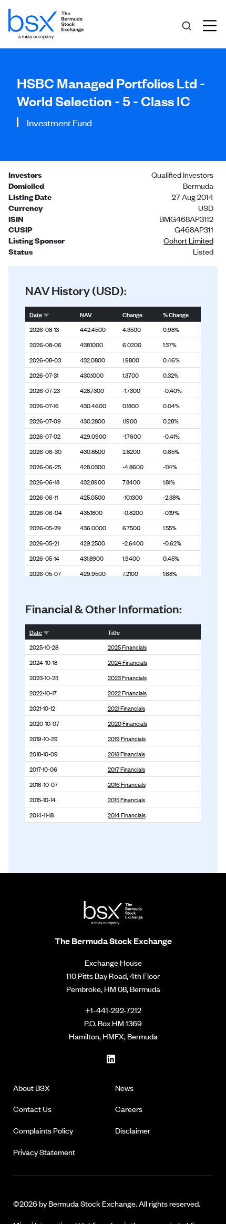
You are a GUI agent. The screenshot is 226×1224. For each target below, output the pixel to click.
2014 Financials (127, 815)
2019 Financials (127, 738)
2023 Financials (127, 677)
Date (35, 314)
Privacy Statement (44, 1151)
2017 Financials (126, 769)
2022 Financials (127, 692)
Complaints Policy (43, 1130)
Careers (128, 1108)
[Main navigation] (213, 24)
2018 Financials (126, 753)
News (124, 1087)
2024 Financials (127, 662)
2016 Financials (127, 784)
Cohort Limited (188, 240)
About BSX (31, 1087)
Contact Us (32, 1108)
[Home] (46, 22)
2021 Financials (126, 708)
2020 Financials (127, 723)
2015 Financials (126, 799)
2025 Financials (127, 647)
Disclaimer (132, 1130)
